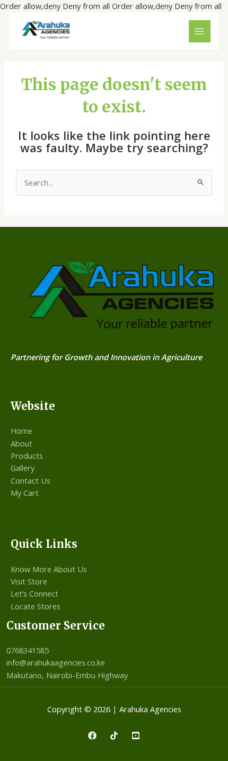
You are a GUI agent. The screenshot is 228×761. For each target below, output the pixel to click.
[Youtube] (135, 735)
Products (27, 455)
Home (21, 430)
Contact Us (30, 480)
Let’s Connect (34, 593)
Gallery (22, 467)
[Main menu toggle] (200, 31)
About (21, 443)
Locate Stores (35, 606)
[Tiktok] (114, 735)
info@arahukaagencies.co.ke (55, 662)
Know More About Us (49, 569)
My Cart (25, 492)
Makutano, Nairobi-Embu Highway (67, 675)
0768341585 (27, 650)
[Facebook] (92, 735)
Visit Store (29, 581)
